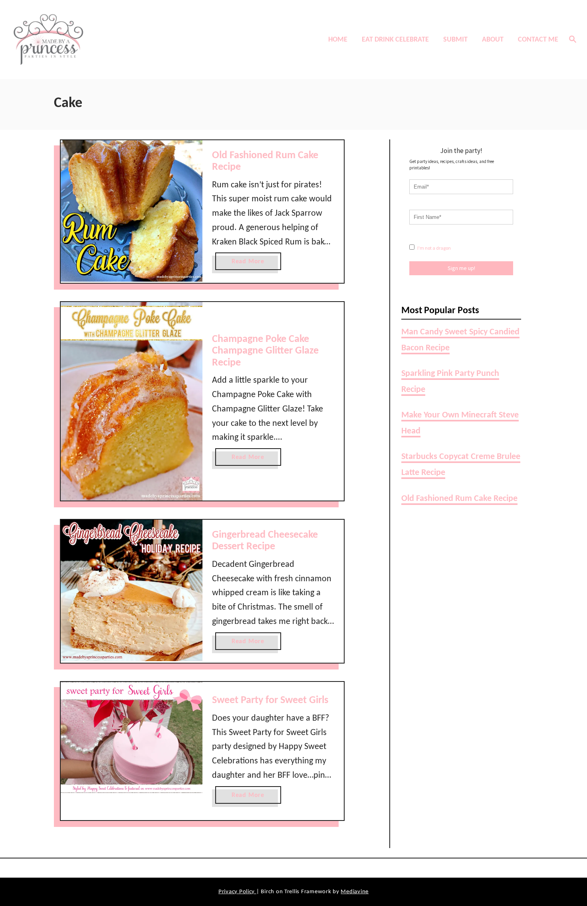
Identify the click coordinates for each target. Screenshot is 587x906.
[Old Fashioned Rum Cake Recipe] (131, 211)
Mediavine (355, 892)
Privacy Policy (237, 892)
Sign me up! (461, 268)
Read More (251, 264)
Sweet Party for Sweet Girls (270, 700)
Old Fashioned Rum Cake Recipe (459, 498)
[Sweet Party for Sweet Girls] (131, 737)
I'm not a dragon (433, 248)
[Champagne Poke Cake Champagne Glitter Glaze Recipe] (131, 401)
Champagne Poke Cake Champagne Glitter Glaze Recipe (265, 351)
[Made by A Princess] (78, 40)
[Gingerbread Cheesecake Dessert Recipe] (131, 591)
